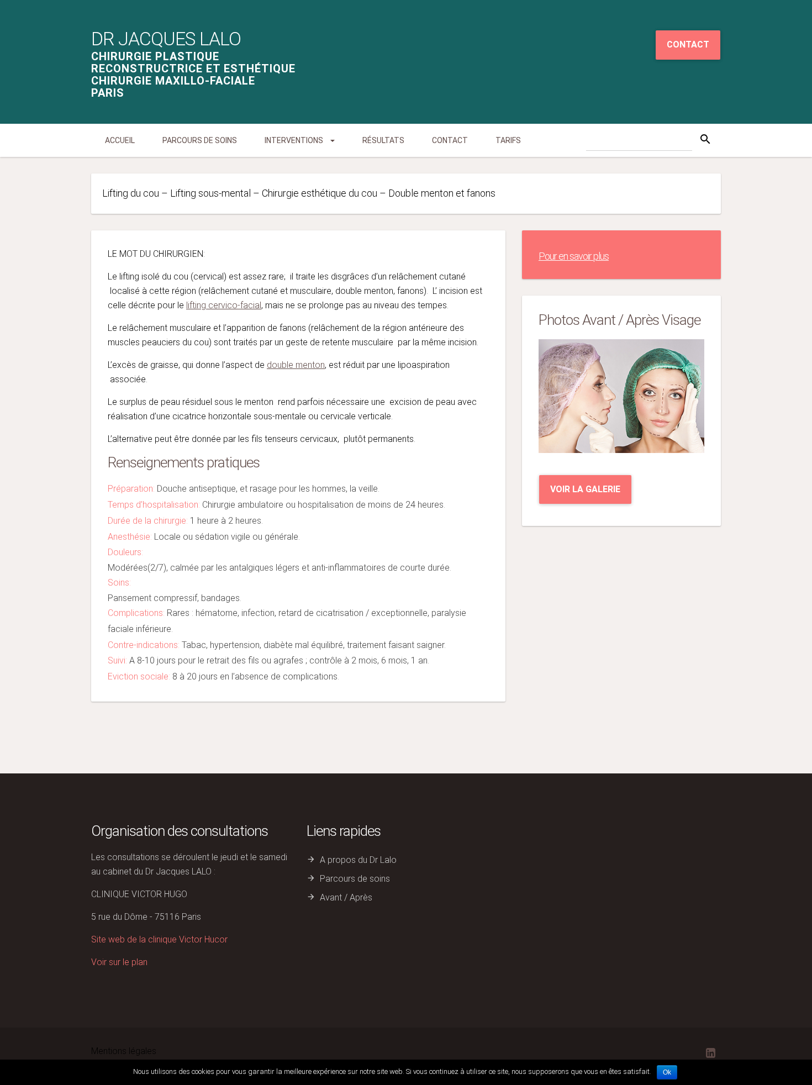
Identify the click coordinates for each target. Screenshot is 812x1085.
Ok (667, 1072)
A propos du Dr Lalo (358, 860)
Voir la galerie (585, 489)
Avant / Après (346, 897)
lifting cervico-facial (223, 305)
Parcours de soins (199, 140)
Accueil (120, 140)
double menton (296, 365)
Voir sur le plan (119, 962)
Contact (688, 44)
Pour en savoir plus (574, 256)
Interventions (295, 140)
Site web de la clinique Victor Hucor (159, 939)
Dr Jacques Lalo (166, 39)
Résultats (383, 140)
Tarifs (508, 140)
